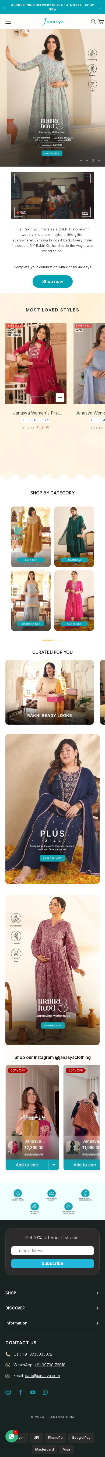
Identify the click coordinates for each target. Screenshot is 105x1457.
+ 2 (46, 420)
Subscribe (52, 1263)
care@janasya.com (42, 1375)
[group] (52, 98)
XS (24, 420)
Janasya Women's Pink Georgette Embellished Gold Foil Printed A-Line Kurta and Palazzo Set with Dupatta (36, 413)
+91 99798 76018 (49, 1364)
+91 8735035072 (37, 1354)
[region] (52, 98)
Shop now (52, 281)
